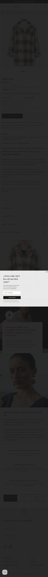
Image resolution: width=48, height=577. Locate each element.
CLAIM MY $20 (12, 297)
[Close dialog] (46, 271)
